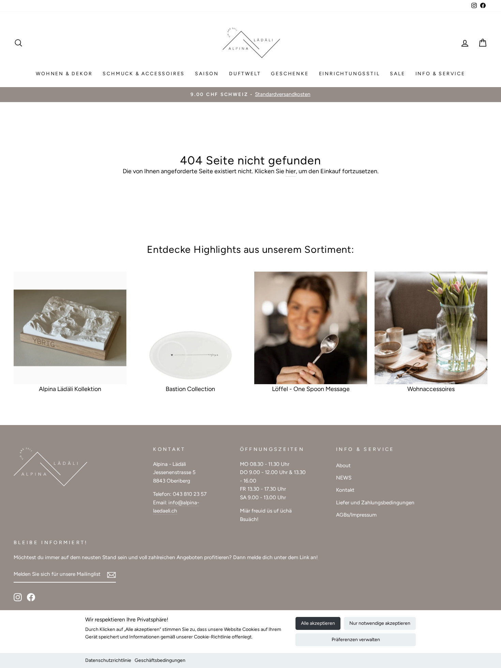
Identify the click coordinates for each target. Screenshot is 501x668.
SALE (397, 74)
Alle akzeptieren (318, 623)
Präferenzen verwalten (356, 639)
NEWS (343, 477)
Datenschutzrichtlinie (108, 660)
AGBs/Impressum (356, 514)
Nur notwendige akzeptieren (379, 623)
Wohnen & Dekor (64, 74)
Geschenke (289, 74)
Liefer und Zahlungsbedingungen (375, 502)
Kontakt (345, 490)
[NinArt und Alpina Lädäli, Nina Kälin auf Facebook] (31, 597)
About (343, 465)
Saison (207, 74)
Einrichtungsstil (349, 74)
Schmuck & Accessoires (144, 74)
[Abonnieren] (111, 575)
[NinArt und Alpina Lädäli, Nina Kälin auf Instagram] (18, 597)
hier (291, 171)
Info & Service (440, 74)
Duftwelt (245, 74)
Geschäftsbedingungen (160, 660)
